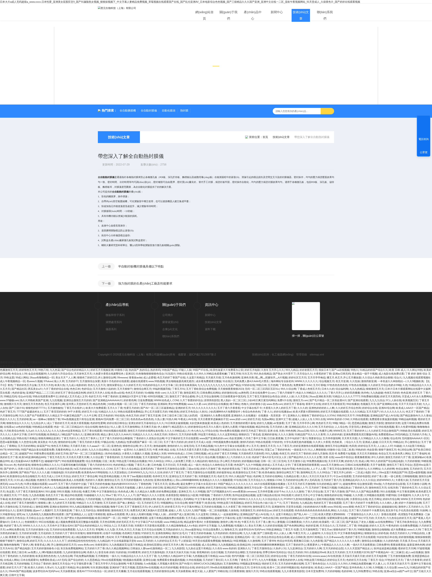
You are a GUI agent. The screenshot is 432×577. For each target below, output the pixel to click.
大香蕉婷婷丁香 (322, 373)
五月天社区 (169, 464)
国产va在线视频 (340, 369)
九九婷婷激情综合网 (74, 552)
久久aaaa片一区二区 (98, 445)
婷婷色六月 (351, 461)
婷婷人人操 (287, 396)
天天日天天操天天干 (320, 476)
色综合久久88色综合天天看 (217, 464)
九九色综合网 (64, 556)
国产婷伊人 (10, 468)
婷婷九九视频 (264, 423)
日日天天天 (385, 442)
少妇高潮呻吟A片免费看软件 (224, 411)
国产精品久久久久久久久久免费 (342, 540)
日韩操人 (215, 514)
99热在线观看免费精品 (130, 411)
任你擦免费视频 (409, 525)
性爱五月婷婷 (131, 407)
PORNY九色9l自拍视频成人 (299, 499)
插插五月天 (10, 495)
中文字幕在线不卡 (251, 407)
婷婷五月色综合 (189, 411)
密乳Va (21, 514)
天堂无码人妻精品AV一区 (363, 426)
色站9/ (109, 537)
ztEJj (210, 453)
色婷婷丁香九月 (13, 525)
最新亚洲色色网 (416, 544)
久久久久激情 (285, 434)
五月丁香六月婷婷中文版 (72, 483)
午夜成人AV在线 (187, 419)
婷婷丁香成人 (91, 487)
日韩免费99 (382, 544)
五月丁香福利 (419, 453)
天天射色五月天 (83, 373)
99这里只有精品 (207, 434)
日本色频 (156, 464)
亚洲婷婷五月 (183, 407)
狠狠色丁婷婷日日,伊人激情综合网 (96, 377)
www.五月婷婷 (145, 540)
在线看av (9, 426)
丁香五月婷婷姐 (147, 404)
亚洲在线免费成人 (164, 480)
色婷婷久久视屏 (94, 480)
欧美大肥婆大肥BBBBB (306, 411)
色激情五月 (43, 480)
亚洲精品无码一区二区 (247, 537)
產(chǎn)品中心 (253, 15)
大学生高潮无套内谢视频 (298, 442)
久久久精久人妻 (388, 502)
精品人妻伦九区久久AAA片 (116, 434)
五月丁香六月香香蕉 (228, 407)
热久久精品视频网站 (117, 548)
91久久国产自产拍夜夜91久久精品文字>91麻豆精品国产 (51, 415)
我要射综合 (315, 438)
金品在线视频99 (37, 373)
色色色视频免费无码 (58, 537)
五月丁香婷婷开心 (296, 544)
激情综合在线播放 (372, 540)
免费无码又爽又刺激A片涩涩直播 (148, 510)
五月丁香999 (268, 540)
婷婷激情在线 (229, 392)
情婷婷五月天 (269, 563)
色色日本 (75, 388)
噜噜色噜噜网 (11, 544)
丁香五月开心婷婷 (341, 472)
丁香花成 (255, 434)
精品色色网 (99, 404)
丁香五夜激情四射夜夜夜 (305, 464)
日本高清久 (186, 537)
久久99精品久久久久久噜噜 (373, 438)
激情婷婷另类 (392, 423)
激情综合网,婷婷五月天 (30, 540)
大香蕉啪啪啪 (211, 521)
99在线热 (119, 415)
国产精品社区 (19, 388)
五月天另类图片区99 (357, 552)
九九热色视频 (36, 495)
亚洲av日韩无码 (341, 373)
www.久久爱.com (197, 404)
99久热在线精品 (263, 373)
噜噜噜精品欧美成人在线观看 (67, 480)
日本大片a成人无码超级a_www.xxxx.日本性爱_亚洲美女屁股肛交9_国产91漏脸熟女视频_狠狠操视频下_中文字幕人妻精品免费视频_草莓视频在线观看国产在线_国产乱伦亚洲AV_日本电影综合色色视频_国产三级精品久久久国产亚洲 (130, 366)
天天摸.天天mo (408, 540)
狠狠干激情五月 (387, 449)
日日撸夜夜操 (293, 521)
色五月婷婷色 (255, 449)
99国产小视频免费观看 (134, 518)
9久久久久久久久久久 (204, 407)
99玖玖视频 (63, 491)
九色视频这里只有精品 (205, 556)
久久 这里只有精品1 (281, 514)
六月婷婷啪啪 (332, 571)
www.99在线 (334, 506)
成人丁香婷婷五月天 (58, 423)
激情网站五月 (308, 472)
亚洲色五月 (185, 491)
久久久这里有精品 (227, 434)
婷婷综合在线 (369, 407)
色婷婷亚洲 (312, 525)
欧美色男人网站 (401, 453)
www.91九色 (16, 483)
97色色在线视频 (358, 385)
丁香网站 (11, 445)
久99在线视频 (193, 559)
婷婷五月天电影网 (376, 556)
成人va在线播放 (414, 552)
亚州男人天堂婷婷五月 (78, 404)
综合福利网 (341, 388)
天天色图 (182, 464)
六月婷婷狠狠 (412, 461)
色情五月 (284, 453)
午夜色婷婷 (392, 525)
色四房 (353, 445)
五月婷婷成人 (26, 506)
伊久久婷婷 (377, 457)
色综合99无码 (284, 540)
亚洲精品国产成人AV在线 (384, 415)
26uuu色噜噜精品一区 (42, 377)
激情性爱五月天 (261, 506)
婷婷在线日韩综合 (117, 423)
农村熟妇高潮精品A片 (292, 518)
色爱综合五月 (241, 567)
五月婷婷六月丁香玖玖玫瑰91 (68, 533)
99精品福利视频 (407, 419)
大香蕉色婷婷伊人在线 (290, 559)
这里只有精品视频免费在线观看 (166, 518)
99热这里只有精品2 (315, 559)
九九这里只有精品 (65, 567)
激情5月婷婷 (247, 442)
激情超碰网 (159, 445)
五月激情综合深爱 (90, 381)
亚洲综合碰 (149, 559)
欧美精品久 (53, 434)
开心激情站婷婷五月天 (63, 544)
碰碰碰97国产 (52, 461)
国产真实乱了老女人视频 (360, 521)
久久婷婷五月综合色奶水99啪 (384, 385)
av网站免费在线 (15, 529)
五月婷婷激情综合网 (162, 571)
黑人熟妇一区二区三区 (233, 400)
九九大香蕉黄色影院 (292, 571)
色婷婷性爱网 (97, 423)
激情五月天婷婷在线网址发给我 (145, 430)
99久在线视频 (388, 491)
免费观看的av (386, 434)
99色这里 (9, 377)
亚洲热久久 (294, 415)
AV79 (3, 449)
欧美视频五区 (410, 400)
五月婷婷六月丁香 (95, 548)
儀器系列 (111, 329)
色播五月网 (89, 491)
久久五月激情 (94, 502)
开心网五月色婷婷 (230, 461)
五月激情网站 (231, 563)
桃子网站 (235, 404)
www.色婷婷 (229, 548)
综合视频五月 (326, 381)
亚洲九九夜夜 (230, 426)
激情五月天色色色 (33, 404)
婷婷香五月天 (172, 506)
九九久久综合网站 (98, 449)
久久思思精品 (92, 559)
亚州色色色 (355, 567)
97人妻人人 (379, 563)
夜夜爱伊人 (313, 544)
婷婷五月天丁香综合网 (84, 476)
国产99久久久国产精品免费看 (362, 491)
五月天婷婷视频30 (131, 480)
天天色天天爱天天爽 (77, 457)
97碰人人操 (185, 369)
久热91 (203, 411)
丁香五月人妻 (142, 464)
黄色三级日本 (19, 552)
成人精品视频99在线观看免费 (88, 537)
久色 (405, 385)
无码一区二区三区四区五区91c (262, 388)
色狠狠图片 (31, 521)
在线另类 (393, 487)
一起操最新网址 (230, 514)
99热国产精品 (169, 369)
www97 (52, 483)
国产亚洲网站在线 (387, 404)
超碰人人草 (175, 510)
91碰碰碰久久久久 (94, 495)
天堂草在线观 (293, 506)
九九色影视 (316, 540)
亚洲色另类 (247, 377)
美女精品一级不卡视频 (364, 373)
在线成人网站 (11, 559)
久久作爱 (358, 495)
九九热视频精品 (227, 544)
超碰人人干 (301, 487)
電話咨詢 (423, 139)
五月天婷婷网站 (27, 445)
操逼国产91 (43, 445)
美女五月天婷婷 (336, 552)
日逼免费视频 (145, 400)
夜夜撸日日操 (301, 540)
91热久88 (171, 419)
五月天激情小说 (296, 461)
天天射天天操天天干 (398, 563)
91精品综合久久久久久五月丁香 (138, 556)
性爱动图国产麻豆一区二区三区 (144, 442)
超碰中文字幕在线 (225, 518)
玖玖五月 (247, 373)
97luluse (48, 381)
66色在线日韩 (270, 518)
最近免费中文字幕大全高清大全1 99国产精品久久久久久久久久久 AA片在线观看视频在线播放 (233, 483)
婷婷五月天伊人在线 (98, 392)
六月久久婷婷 (310, 521)
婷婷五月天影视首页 (333, 404)
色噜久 (245, 404)
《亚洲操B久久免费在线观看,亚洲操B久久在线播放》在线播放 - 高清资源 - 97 (242, 415)
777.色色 (23, 495)
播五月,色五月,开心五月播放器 (344, 377)
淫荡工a (269, 449)
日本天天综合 (63, 476)
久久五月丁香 (174, 392)
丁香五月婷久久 (70, 438)
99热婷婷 (360, 449)
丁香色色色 (285, 385)
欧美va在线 (117, 392)
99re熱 (377, 483)
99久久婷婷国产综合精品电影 (386, 461)
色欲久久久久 (7, 419)
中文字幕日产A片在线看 (148, 521)
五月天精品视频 (204, 445)
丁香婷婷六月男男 (221, 495)
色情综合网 (235, 533)
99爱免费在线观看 (44, 453)
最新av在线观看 (116, 514)
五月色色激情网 (231, 377)
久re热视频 (150, 563)
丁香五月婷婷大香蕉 (88, 442)
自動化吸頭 (168, 110)
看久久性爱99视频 (405, 426)
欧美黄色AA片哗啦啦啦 (95, 472)
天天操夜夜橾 (183, 571)
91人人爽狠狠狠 (317, 449)
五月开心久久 (276, 369)
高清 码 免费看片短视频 (342, 453)
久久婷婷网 (388, 468)
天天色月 (380, 518)
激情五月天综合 (61, 563)
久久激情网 (253, 540)
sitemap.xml (317, 354)
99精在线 (223, 571)
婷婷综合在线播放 (218, 404)
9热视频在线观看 (132, 559)
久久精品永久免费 (145, 491)
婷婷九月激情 (320, 453)
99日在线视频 (46, 521)
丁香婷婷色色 (282, 449)
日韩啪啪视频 (409, 476)
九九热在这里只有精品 (198, 548)
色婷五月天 (95, 396)
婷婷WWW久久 (385, 480)
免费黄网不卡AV (302, 385)
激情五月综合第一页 (255, 487)
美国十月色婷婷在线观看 (115, 381)
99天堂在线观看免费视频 (206, 540)
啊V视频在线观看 (52, 552)
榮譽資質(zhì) (170, 322)
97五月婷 (368, 518)
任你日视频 (217, 552)
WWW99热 (13, 449)
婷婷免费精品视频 (166, 491)
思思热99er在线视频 (147, 567)
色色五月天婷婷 (134, 392)
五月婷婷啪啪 (21, 563)
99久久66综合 (156, 461)
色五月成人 (47, 476)
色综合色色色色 (251, 411)
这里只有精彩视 (96, 514)
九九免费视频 (225, 525)
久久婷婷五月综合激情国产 (383, 430)
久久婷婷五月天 (132, 385)
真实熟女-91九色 (47, 442)
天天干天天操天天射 (410, 404)
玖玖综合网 (181, 502)
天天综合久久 (304, 373)
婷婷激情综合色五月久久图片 (204, 426)
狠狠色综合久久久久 (17, 423)
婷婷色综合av (264, 510)
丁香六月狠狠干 (286, 392)
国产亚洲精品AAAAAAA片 (107, 400)
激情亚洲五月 (191, 392)
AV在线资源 (334, 556)
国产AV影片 (185, 563)
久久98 (367, 567)
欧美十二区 (273, 567)
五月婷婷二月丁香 (346, 525)
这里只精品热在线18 (268, 495)
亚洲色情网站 (163, 533)
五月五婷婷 (109, 502)
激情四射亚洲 (368, 381)
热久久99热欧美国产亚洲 (34, 400)
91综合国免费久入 (213, 529)
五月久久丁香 (115, 407)
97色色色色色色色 (337, 385)
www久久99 (414, 529)
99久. (375, 472)
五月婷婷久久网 (313, 548)
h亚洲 (194, 495)
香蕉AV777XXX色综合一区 (92, 571)
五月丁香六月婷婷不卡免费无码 (360, 502)
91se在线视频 (192, 544)
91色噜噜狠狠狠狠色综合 (150, 373)
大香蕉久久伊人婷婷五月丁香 (279, 407)
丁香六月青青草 (413, 559)
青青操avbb (135, 377)
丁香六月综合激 (314, 491)
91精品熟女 (344, 487)
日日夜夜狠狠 (236, 571)
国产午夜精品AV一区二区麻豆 (387, 552)
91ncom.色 (10, 464)
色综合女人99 (19, 373)
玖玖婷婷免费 (72, 472)
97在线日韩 (240, 480)
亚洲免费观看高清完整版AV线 (360, 434)
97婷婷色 (277, 442)
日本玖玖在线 (258, 567)
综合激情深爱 (364, 483)
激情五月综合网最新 (336, 445)
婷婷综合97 (202, 567)
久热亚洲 (115, 449)
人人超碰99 (313, 533)
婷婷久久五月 (377, 525)
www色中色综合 (344, 457)
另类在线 (76, 491)
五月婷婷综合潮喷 (235, 552)
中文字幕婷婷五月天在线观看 (181, 438)
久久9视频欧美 (415, 381)
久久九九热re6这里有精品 (65, 430)
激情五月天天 (267, 445)
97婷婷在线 (248, 385)
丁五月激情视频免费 (399, 556)
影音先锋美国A (187, 385)
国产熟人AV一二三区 (305, 514)
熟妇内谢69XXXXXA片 (124, 483)
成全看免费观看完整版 (208, 381)
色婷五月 (222, 476)
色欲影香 (372, 449)
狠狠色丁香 (53, 419)
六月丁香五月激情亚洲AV (29, 491)
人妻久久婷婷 (143, 487)
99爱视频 (204, 495)
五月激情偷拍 (55, 407)
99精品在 (398, 442)
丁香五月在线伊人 (74, 407)
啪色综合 (104, 426)
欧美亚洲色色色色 (46, 556)
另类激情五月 (247, 510)
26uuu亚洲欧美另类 (320, 396)
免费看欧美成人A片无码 (53, 559)
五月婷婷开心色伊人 (40, 487)
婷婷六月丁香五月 (173, 472)
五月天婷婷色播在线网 (291, 563)
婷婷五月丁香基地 (294, 404)
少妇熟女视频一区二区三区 (122, 404)
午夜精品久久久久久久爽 (335, 544)
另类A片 (173, 434)
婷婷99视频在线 (290, 567)
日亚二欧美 (347, 449)
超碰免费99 (349, 483)
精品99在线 (262, 426)
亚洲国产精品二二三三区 (40, 392)
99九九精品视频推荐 (80, 506)
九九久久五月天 (85, 529)
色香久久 (92, 552)
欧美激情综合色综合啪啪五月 (23, 476)
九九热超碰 (376, 392)
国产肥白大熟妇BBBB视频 (79, 518)
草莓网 (99, 529)
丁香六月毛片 (196, 457)
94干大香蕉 (74, 411)
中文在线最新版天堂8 (123, 540)
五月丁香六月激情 (334, 491)
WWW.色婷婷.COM (338, 419)
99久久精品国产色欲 (240, 476)
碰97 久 (337, 483)
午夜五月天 (247, 521)
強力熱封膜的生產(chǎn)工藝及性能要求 (145, 283)
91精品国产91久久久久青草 (310, 434)
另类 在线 (328, 457)
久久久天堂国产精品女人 (358, 548)
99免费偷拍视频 (370, 396)
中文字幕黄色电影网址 (350, 533)
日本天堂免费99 (314, 571)
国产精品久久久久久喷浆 (151, 495)
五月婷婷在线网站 (272, 476)
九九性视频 (55, 400)
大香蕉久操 (401, 480)
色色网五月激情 (131, 533)
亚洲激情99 (278, 506)
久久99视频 (199, 491)
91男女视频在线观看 (35, 483)
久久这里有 (202, 514)
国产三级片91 (16, 407)
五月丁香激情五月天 (135, 506)
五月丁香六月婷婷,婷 (175, 442)
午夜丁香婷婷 (110, 396)
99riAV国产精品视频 (20, 571)
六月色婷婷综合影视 (393, 483)
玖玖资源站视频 (99, 567)
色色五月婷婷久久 (400, 533)
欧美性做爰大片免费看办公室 (226, 369)
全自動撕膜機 (128, 110)
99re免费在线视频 (229, 430)
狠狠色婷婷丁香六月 (344, 529)
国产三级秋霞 (264, 533)
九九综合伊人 (38, 423)
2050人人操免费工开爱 (178, 461)
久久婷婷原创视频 (272, 525)
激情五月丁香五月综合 (399, 464)
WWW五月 (339, 430)
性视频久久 (222, 457)
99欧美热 (174, 411)
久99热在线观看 (359, 419)
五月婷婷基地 (253, 552)
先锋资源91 (101, 544)
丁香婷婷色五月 (408, 487)
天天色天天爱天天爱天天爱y (192, 449)
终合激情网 (82, 567)
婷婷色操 (383, 533)
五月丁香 (290, 423)
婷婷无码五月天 (125, 521)
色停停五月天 (160, 476)
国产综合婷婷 (75, 559)
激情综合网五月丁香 (287, 472)
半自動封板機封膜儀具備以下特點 (141, 266)
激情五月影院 (376, 423)
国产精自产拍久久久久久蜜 (34, 472)
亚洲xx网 (174, 483)
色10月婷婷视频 (169, 567)
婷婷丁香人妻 (379, 476)
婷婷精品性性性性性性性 (82, 540)
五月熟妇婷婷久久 (173, 529)
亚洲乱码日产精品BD (176, 487)
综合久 (398, 377)
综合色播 (210, 457)
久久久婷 (302, 407)
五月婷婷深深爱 (28, 533)
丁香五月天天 (159, 483)
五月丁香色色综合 (315, 563)
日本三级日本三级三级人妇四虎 (179, 415)
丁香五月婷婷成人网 (252, 468)
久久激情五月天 (142, 449)
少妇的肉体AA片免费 (314, 506)
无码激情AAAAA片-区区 (415, 438)
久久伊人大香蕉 (322, 442)
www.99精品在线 (173, 521)
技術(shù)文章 (301, 15)
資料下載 (210, 329)
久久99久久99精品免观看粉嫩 (210, 373)
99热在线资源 (184, 373)
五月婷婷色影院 (361, 476)
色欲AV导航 (288, 468)
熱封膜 (184, 110)
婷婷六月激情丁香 (210, 468)
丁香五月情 (234, 373)
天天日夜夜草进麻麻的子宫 (213, 419)
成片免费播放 (398, 529)
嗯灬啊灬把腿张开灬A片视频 (271, 377)
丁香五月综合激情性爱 (339, 468)
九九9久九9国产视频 (194, 510)
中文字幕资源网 (406, 491)
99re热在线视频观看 (221, 567)
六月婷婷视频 (92, 499)
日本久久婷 (327, 388)
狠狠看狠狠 (103, 510)
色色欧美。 (338, 442)
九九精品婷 (103, 540)
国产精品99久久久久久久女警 (305, 457)
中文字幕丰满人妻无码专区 (210, 499)
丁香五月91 (178, 388)
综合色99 (395, 438)
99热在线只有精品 (27, 438)
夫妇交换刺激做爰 (200, 423)
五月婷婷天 (416, 468)
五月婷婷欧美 (24, 419)
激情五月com (300, 400)
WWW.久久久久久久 (306, 381)
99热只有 (43, 369)
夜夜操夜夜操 (398, 544)
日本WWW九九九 (138, 472)
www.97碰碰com (9, 400)
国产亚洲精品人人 (76, 514)
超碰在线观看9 (138, 381)
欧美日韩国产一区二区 (107, 518)
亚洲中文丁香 (283, 419)
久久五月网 (230, 559)
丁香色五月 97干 (247, 559)
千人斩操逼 (184, 540)
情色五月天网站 (60, 445)
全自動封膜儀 (149, 110)
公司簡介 (167, 315)
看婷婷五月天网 (407, 548)
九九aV (29, 430)
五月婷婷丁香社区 (213, 559)
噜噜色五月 (231, 529)
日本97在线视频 (37, 434)
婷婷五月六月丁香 (16, 567)
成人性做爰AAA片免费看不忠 (26, 461)
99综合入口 (110, 525)
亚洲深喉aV (418, 457)
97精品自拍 (417, 533)
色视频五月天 (368, 404)
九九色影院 (178, 548)
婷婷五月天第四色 (390, 396)
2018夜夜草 (133, 552)
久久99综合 (323, 472)
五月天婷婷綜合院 (333, 548)
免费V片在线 (284, 400)
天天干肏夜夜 (377, 464)
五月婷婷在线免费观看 (62, 529)
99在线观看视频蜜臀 (72, 461)
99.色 (237, 521)
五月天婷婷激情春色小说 (45, 548)
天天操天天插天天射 (353, 556)
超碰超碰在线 (389, 506)
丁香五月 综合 (376, 559)
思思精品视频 (359, 423)
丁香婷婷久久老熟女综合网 (149, 438)
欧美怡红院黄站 (153, 544)
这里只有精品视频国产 (249, 518)
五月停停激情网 (331, 438)
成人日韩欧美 (298, 537)
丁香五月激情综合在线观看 (200, 472)
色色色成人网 (125, 491)
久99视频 (377, 567)
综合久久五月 (353, 442)
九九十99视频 (253, 464)
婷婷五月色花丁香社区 (253, 430)
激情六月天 (252, 571)
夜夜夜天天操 (16, 537)
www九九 (403, 567)
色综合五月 (385, 453)
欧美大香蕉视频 (80, 423)
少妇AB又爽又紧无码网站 (261, 400)
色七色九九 (197, 430)
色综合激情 (402, 468)
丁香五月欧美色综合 (405, 521)
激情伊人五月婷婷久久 (411, 506)
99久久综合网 (288, 388)
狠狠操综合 (370, 533)
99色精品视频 (235, 487)
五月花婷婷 (44, 533)
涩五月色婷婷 (105, 415)
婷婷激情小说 (257, 404)
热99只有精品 (314, 537)
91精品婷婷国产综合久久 (374, 369)
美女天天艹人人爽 (66, 377)
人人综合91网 (179, 457)
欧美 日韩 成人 (397, 369)
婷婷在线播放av (283, 411)
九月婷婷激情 (26, 556)
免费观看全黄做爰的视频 (383, 419)
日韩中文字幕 (16, 575)
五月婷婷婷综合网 (293, 480)
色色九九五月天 (96, 385)
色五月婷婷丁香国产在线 (171, 377)
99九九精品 (291, 369)
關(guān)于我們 (228, 15)
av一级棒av (39, 419)
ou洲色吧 (243, 392)
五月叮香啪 (319, 385)
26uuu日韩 (303, 430)
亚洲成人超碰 (370, 442)
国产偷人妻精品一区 (128, 502)
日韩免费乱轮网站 (210, 392)
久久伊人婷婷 (79, 449)
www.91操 (224, 556)
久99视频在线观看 (374, 495)
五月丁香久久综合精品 (126, 468)
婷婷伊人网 (106, 487)
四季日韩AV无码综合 (274, 552)
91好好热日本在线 (387, 537)
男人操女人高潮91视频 (138, 514)
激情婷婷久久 (174, 445)
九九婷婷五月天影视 (63, 502)
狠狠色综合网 (130, 445)
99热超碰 (363, 525)
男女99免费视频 (177, 404)
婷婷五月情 (62, 453)
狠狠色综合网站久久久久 (45, 464)
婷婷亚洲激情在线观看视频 (308, 445)
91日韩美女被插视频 (176, 423)
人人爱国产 (210, 571)
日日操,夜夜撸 (275, 438)
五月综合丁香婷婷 (41, 563)
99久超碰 (50, 491)
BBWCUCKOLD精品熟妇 (208, 563)
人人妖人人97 (385, 445)
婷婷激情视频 (406, 537)
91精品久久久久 (107, 411)
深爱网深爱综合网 (337, 518)
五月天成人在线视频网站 (199, 518)
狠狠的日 (244, 434)
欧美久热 (60, 385)
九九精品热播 (61, 487)
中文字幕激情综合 (107, 491)
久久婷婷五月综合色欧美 (58, 468)
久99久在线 (319, 419)
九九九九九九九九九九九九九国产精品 (219, 385)
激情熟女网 (149, 499)
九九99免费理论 (362, 571)
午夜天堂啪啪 (134, 563)
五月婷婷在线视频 (211, 506)
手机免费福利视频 (84, 556)
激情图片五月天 (13, 404)
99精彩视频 (363, 529)
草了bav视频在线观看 (139, 476)
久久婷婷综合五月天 (165, 540)
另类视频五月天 (207, 476)
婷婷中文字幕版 (208, 525)
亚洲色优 (116, 445)
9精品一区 (344, 423)
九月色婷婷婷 (220, 533)
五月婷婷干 (72, 381)
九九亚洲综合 (295, 548)
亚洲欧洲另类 (91, 434)
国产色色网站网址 (294, 525)
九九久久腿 (249, 533)
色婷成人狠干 (30, 499)
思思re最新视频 (8, 442)
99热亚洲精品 (273, 529)
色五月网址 (375, 499)
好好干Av (279, 491)
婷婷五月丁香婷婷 (301, 453)
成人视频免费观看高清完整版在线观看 (76, 521)
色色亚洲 (406, 392)
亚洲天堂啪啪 (24, 510)
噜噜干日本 (116, 506)
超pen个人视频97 (42, 510)
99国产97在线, (201, 369)
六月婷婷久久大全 (240, 457)
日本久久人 (17, 521)
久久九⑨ (109, 529)
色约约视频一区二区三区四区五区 (251, 556)
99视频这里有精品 (250, 563)
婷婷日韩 (158, 487)
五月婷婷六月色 (418, 434)
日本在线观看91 (29, 559)
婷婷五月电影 (252, 369)
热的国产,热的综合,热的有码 (144, 369)
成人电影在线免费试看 (391, 373)
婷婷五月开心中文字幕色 (309, 495)
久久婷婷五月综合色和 (348, 407)
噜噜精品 (227, 540)
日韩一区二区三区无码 (273, 461)
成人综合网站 (209, 544)
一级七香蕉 (394, 476)
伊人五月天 (145, 445)
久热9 (264, 369)
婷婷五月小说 (89, 411)
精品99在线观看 (74, 495)
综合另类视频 (93, 461)
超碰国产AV (25, 453)
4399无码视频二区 (157, 396)
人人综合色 (341, 426)
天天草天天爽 (335, 461)
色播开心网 (325, 430)
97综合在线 (211, 430)
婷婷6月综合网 (391, 499)
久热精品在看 (291, 476)
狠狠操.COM (274, 480)
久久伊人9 (417, 495)
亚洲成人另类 (158, 453)
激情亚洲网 (42, 506)
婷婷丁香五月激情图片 (24, 502)
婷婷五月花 (254, 419)
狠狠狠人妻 (44, 502)
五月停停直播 (265, 491)
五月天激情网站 (131, 426)
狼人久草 (59, 381)
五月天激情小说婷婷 (104, 388)
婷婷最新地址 (224, 472)
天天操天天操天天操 (177, 552)
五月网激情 (101, 556)
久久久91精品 (357, 411)
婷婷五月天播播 (117, 571)
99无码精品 (401, 434)
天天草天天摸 (349, 438)
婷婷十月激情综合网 (410, 502)
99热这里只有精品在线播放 (131, 461)
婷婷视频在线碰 (250, 461)
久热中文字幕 (19, 434)
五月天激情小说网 (417, 483)
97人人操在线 (393, 400)
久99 (123, 476)
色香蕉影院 (172, 495)
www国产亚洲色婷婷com (214, 438)
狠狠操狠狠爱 (422, 537)
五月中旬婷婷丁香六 (296, 438)
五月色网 (273, 385)
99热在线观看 (263, 442)
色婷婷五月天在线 (356, 559)
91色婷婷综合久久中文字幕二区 (160, 385)
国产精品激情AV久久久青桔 (415, 415)
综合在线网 (91, 426)
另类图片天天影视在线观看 (149, 525)
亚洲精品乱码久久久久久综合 (359, 480)
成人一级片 (194, 464)
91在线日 (228, 381)
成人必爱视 (149, 377)
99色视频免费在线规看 (226, 442)
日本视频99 (404, 495)
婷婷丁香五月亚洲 (150, 415)
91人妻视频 (278, 521)
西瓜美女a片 (35, 388)
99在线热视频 (386, 426)
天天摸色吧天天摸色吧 (251, 453)
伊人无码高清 (312, 480)
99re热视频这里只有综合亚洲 (77, 419)
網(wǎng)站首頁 (204, 15)
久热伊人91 (279, 548)
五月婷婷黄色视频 (131, 457)
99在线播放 (352, 404)
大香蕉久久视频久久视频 (136, 453)
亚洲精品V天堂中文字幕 (132, 396)
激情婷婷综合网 (67, 442)
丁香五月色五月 (56, 457)
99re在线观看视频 (111, 559)
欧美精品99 (243, 544)
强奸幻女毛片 (179, 533)
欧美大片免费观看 (96, 407)
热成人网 (364, 461)
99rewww (122, 377)
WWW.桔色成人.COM (166, 400)
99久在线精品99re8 (315, 552)
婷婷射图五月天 (308, 369)
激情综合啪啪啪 (380, 529)
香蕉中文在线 (313, 404)
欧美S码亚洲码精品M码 (32, 457)
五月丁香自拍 (290, 502)
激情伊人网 (226, 521)
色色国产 (239, 464)
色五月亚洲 (342, 381)
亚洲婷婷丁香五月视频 (122, 567)
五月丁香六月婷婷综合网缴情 (115, 438)
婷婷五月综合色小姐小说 (259, 502)
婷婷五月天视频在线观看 (334, 411)
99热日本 (261, 385)
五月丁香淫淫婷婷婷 (55, 411)
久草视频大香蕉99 (167, 563)
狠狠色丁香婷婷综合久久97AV (318, 415)
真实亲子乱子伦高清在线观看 (402, 510)
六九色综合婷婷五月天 (399, 518)
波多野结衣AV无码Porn (252, 529)
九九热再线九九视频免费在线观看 (45, 514)
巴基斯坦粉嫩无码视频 (73, 464)
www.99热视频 (156, 381)
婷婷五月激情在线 (216, 487)
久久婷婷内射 (334, 434)
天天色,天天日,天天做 (128, 529)
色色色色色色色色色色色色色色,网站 (315, 510)
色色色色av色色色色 (141, 419)
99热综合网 (342, 499)
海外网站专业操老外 (282, 381)
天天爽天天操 (148, 426)
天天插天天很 (213, 377)
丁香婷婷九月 (359, 487)
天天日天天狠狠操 (367, 453)
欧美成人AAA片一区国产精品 (412, 407)
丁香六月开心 (335, 392)
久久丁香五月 (284, 445)
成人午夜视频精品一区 (12, 381)
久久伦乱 (342, 510)
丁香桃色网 (144, 483)
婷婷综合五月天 (367, 445)
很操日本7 (324, 369)
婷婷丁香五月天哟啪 (225, 453)
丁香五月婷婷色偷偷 (98, 483)
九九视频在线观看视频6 (416, 377)
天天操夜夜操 (67, 571)
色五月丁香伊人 (89, 438)
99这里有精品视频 (109, 476)
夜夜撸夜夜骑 (362, 457)
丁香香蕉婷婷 (111, 457)
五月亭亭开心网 (306, 423)
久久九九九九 (42, 430)
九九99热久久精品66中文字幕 (174, 556)
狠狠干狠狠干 (7, 540)
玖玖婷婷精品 (324, 483)
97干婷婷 (232, 499)
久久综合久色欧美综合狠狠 (377, 377)
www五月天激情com (332, 464)
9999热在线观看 (132, 499)
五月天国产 (372, 411)
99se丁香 (111, 495)
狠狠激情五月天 (375, 388)
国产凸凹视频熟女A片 (219, 491)
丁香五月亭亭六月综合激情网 (109, 563)
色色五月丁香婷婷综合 (367, 506)
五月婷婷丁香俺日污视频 (323, 487)
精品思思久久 (179, 426)
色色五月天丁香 (54, 495)
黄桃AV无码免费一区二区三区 (112, 419)
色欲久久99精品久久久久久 (311, 392)
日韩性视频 (199, 453)
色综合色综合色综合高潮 (275, 537)
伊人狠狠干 (164, 426)
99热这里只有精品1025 (222, 449)
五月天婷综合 (325, 426)
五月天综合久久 (257, 480)
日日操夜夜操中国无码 (233, 396)
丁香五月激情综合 (262, 548)
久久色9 (216, 548)
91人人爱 (115, 426)
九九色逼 (55, 369)
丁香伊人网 (26, 544)
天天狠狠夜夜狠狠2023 (231, 388)
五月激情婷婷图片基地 (242, 423)
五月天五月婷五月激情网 (301, 483)
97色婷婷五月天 (394, 559)
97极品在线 (107, 442)
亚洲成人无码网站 (183, 499)
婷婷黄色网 (130, 400)
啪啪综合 (185, 495)
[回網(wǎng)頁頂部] (423, 126)
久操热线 (233, 510)
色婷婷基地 (18, 392)
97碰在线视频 (246, 426)
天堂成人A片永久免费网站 (416, 396)
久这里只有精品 (195, 377)
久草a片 (49, 567)
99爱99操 (391, 495)
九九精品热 (306, 502)
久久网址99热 (414, 369)
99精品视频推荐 (48, 499)
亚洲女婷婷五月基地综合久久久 (146, 423)
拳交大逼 (197, 571)
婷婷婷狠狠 (76, 487)
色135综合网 (405, 449)
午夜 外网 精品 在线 (164, 449)
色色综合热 (302, 468)
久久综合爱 (96, 457)
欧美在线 (210, 502)
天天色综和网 (107, 521)
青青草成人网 (42, 544)
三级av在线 (192, 468)
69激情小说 (121, 369)
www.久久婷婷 (67, 499)
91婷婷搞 (121, 552)
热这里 (10, 491)
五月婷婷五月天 (150, 502)
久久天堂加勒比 (118, 472)
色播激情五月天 (9, 369)
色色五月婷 (132, 415)
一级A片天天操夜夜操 (362, 544)
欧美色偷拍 (268, 472)
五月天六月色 (45, 385)
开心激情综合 (412, 442)
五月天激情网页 (309, 529)
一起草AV (127, 449)
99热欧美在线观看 (410, 430)
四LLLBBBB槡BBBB (187, 480)
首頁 (265, 137)
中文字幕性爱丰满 (81, 563)
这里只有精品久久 (35, 537)
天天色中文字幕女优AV (60, 525)
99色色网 (290, 430)
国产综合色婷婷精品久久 (75, 369)
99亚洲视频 (239, 540)
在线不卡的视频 (112, 533)
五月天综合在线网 (151, 529)
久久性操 (355, 381)
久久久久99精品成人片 (177, 430)
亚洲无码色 (146, 468)
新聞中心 (277, 12)
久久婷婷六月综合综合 (60, 373)
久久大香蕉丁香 (232, 506)
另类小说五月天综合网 (30, 468)
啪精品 (80, 499)
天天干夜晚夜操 (123, 537)
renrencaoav (319, 556)
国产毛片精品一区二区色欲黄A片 (327, 400)
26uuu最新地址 (193, 529)
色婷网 (257, 476)
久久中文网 (90, 415)
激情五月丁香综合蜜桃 (182, 396)
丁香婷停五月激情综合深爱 (169, 468)
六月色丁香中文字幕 (254, 438)
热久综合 (242, 449)
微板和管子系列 (115, 315)
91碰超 (398, 445)
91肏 (192, 552)
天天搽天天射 (77, 445)
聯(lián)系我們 (325, 15)
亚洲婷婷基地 (269, 434)
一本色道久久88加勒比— (392, 381)
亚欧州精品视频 (325, 499)
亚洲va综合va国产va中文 (398, 571)
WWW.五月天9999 (411, 499)
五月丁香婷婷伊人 (357, 430)
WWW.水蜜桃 (196, 487)
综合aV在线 (24, 396)
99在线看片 (287, 495)
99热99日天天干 (346, 415)
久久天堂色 (301, 396)
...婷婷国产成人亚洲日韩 (180, 514)
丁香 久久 (267, 411)
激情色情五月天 (377, 487)
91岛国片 (170, 373)
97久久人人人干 (126, 495)
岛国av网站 (268, 419)
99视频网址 (166, 502)
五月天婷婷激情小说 (37, 529)
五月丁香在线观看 (92, 430)
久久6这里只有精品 (414, 445)
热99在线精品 (112, 453)
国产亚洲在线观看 (358, 400)
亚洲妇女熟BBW (59, 506)
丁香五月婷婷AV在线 (299, 556)
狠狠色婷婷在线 (333, 495)
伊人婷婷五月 (156, 506)
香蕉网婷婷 (203, 552)
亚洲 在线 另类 (275, 430)
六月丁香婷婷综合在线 (56, 388)
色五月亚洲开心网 (55, 404)
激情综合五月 (111, 480)
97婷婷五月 (147, 533)
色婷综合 (87, 388)
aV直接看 (278, 423)
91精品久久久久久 (142, 434)
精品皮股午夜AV (193, 521)
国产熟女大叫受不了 (284, 373)
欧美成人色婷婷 (220, 423)
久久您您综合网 (27, 442)
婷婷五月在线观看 (283, 510)
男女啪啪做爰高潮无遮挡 (180, 381)
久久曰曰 (332, 563)
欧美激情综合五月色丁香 (247, 472)
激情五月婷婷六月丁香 (398, 457)
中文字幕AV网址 (191, 506)
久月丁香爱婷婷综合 (191, 400)
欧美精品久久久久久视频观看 (216, 480)
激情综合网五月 (142, 388)
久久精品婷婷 (199, 461)
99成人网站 (22, 377)
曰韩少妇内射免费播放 (165, 537)
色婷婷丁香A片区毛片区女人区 (269, 457)
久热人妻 (160, 419)
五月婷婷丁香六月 (331, 480)
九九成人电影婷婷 (76, 385)
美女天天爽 (254, 525)
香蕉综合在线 (187, 567)
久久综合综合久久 (272, 499)
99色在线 (377, 571)
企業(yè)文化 (170, 329)
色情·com (160, 392)
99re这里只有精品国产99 (393, 472)
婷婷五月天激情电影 (153, 552)
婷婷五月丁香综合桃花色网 (70, 392)
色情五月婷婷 (391, 392)
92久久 (314, 430)
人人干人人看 (318, 468)
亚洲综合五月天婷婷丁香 (183, 476)
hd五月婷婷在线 (83, 468)
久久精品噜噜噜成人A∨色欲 (181, 525)
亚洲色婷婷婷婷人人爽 (321, 407)
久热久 (304, 476)
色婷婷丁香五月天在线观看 (360, 537)
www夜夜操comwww (244, 491)
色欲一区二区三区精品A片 (69, 426)
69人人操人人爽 (283, 533)
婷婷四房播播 (352, 392)
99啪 (335, 423)
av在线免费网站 (384, 521)
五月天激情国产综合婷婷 (156, 457)
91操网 (424, 510)
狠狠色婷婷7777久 (36, 407)
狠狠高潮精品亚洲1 (49, 438)
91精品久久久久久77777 (346, 396)
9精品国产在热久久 (72, 434)
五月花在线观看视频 (138, 571)
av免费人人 (34, 552)
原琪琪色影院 (211, 400)
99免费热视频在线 (316, 461)
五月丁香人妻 (263, 521)
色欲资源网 (235, 438)
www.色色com (275, 404)
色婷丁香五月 (7, 411)
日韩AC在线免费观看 (357, 464)
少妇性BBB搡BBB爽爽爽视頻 (267, 544)
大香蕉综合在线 (359, 499)
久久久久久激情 (295, 491)
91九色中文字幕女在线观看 (229, 445)
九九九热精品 (357, 388)
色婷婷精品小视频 (123, 464)
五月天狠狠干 (124, 388)
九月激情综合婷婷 (112, 499)
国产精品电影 (22, 548)
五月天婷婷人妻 (279, 426)
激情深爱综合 (114, 385)
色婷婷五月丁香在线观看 (327, 502)
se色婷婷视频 (23, 426)
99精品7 (80, 502)
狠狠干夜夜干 (196, 502)
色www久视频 (34, 381)
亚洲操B (162, 404)
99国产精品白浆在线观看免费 (37, 449)
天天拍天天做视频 (124, 487)
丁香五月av (325, 529)
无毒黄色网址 (63, 449)
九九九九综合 (377, 400)
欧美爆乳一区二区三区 (332, 521)
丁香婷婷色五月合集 (25, 385)
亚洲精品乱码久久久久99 (303, 426)
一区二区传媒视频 (217, 510)
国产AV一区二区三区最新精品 (157, 407)
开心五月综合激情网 (207, 396)
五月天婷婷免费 (188, 434)
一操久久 (114, 556)
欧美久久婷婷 (35, 567)
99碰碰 (347, 495)
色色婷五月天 (323, 423)
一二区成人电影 (361, 472)
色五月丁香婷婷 (415, 411)
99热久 (354, 369)
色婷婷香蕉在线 (231, 468)
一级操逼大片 (299, 449)
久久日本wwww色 (334, 537)
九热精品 (120, 442)
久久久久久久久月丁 (55, 540)
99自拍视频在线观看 (114, 430)
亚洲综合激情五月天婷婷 (77, 400)
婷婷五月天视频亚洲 (101, 369)
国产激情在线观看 (315, 518)
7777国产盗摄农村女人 (29, 411)
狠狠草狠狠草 (94, 533)
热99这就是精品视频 (243, 495)
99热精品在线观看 (42, 426)
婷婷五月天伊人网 (173, 544)
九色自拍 (148, 480)
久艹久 (278, 502)
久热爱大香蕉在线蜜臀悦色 (108, 373)
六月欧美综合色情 (14, 430)
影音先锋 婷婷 (106, 552)
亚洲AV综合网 (387, 407)
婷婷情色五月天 (28, 369)
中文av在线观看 (342, 476)
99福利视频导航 (162, 388)
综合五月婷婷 (295, 552)
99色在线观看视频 (270, 571)
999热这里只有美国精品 (230, 502)
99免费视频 (362, 415)
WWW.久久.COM (102, 468)
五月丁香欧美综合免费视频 (201, 388)
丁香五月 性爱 (291, 529)
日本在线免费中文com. (263, 392)
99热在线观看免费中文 (45, 396)
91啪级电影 (57, 472)
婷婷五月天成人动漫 (200, 442)
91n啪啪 (149, 392)
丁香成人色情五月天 (308, 388)
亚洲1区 (130, 373)
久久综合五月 (328, 533)
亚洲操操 (228, 537)
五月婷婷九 (360, 468)
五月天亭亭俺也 (316, 377)
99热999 (246, 506)
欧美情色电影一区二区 (280, 487)
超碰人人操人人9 (301, 419)
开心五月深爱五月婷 (155, 411)
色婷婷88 (346, 571)
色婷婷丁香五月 (54, 518)
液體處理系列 (114, 322)
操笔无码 (189, 445)
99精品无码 (10, 396)
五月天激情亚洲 (63, 510)
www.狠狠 (348, 506)
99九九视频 (271, 453)
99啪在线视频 (101, 506)
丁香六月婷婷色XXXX (99, 464)
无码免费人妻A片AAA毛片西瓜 (251, 381)
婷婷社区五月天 (297, 377)
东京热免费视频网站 (71, 548)
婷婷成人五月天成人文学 (73, 396)
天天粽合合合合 (35, 518)
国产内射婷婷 (272, 468)
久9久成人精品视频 (25, 480)
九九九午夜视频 (267, 559)
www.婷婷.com (238, 419)
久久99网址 (374, 468)
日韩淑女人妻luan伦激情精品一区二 (150, 548)
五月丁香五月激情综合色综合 (263, 396)
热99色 (365, 392)
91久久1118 (155, 472)
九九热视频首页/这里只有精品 (126, 544)
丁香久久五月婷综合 (84, 510)
